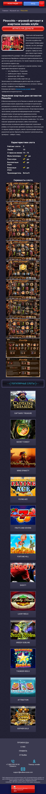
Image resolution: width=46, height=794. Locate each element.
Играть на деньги (23, 28)
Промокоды (23, 743)
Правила (23, 751)
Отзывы (23, 755)
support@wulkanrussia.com (23, 772)
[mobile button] (41, 3)
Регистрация (13, 3)
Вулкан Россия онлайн (23, 89)
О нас (23, 747)
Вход (33, 3)
